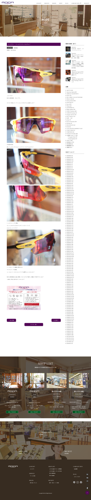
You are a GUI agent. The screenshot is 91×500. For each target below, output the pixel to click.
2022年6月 (69, 242)
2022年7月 (69, 241)
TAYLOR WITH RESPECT (73, 128)
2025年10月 (69, 173)
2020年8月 (69, 281)
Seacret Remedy (71, 121)
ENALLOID (69, 99)
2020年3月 (69, 289)
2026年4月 (69, 162)
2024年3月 (69, 206)
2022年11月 (69, 234)
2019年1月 (69, 314)
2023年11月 (69, 213)
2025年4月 (69, 183)
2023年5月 (69, 223)
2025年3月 (69, 185)
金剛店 (68, 147)
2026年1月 (69, 168)
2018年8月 (69, 322)
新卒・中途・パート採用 (54, 482)
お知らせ (69, 140)
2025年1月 (69, 188)
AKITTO (69, 90)
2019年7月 (69, 303)
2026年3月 (69, 164)
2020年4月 (69, 287)
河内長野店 (69, 144)
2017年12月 (69, 336)
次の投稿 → (56, 320)
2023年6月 (69, 221)
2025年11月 (69, 171)
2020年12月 (69, 274)
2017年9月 (69, 341)
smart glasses (72, 138)
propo (68, 120)
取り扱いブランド (33, 482)
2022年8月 (69, 239)
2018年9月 (69, 321)
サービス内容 (32, 475)
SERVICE (46, 3)
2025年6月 (69, 180)
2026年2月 (69, 166)
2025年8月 (69, 176)
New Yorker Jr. (70, 116)
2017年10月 (69, 340)
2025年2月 (69, 187)
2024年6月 (69, 201)
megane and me (70, 114)
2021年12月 (69, 253)
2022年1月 (69, 251)
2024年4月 (69, 204)
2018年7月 (69, 324)
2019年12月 (69, 294)
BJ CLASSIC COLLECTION (73, 97)
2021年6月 (69, 263)
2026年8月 (69, 155)
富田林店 (16, 48)
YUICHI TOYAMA (71, 133)
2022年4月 (69, 246)
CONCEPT (38, 3)
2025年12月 (69, 169)
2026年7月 (69, 157)
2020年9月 (69, 279)
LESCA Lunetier (71, 111)
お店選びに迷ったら (71, 135)
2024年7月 (69, 199)
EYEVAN (69, 102)
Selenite (69, 123)
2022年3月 (69, 248)
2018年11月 (69, 317)
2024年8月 (69, 197)
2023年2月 (69, 228)
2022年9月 (69, 237)
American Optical (71, 92)
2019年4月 (69, 308)
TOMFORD (69, 132)
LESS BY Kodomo (71, 113)
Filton (68, 106)
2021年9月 (69, 258)
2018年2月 (69, 333)
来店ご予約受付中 (12, 412)
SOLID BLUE (70, 125)
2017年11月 (69, 338)
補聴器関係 (69, 145)
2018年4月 (69, 329)
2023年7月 (69, 220)
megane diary (72, 137)
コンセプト (32, 469)
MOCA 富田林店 (52, 473)
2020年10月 (69, 277)
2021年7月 (69, 261)
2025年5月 (69, 182)
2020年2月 (69, 291)
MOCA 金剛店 (51, 475)
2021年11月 (69, 254)
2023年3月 (69, 227)
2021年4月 (69, 267)
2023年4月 (69, 225)
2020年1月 (69, 293)
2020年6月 (69, 284)
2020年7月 (69, 282)
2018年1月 (69, 334)
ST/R (68, 126)
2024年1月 (69, 209)
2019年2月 (69, 312)
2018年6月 (69, 326)
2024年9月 (69, 195)
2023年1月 (69, 230)
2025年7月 (69, 178)
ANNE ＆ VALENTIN (72, 93)
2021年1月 (69, 272)
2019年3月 (69, 310)
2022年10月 (69, 235)
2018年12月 (69, 315)
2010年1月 (69, 343)
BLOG (66, 3)
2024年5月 (69, 202)
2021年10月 (69, 256)
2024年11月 (69, 192)
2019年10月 (69, 298)
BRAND (54, 3)
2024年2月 (69, 208)
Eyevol (68, 104)
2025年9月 (69, 175)
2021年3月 (69, 268)
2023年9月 (69, 216)
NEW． (68, 118)
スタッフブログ (77, 476)
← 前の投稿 (11, 320)
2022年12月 (69, 232)
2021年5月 (69, 265)
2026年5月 (69, 161)
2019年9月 (69, 300)
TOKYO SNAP (70, 130)
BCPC (68, 95)
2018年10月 (69, 319)
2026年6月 (69, 159)
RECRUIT (86, 3)
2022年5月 (69, 244)
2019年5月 (69, 307)
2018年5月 (69, 327)
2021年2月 (69, 270)
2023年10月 (69, 215)
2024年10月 (69, 194)
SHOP (60, 3)
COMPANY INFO (75, 3)
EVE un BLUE (70, 100)
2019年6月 (69, 305)
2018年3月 (69, 331)
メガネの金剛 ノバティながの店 (55, 471)
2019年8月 (69, 301)
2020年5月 (69, 286)
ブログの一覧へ (33, 324)
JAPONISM (69, 107)
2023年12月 (69, 211)
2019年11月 (69, 296)
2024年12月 (69, 190)
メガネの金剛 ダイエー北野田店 (55, 469)
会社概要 (75, 469)
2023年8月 (69, 218)
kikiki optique (70, 109)
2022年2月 (69, 249)
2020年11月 (69, 275)
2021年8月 (69, 260)
